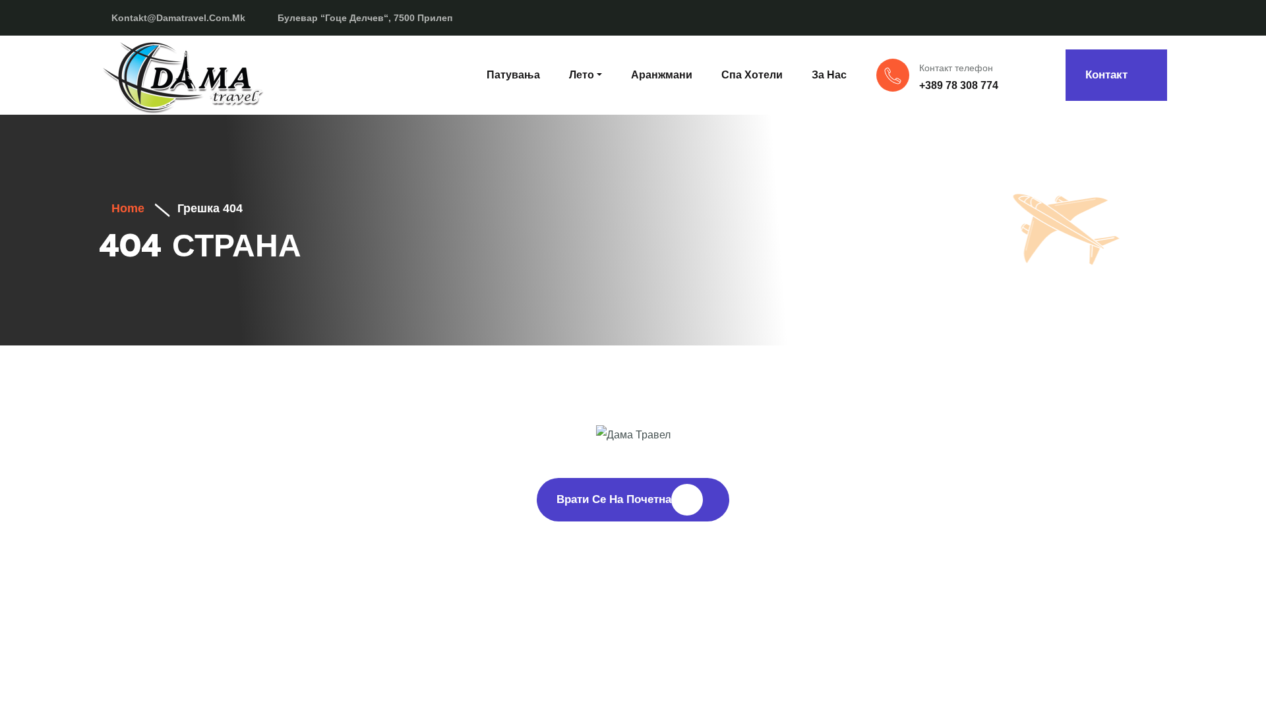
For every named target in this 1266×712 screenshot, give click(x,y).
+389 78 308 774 (958, 85)
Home (126, 208)
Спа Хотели (752, 74)
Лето (581, 74)
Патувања (513, 74)
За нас (829, 74)
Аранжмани (661, 74)
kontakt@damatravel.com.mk (178, 18)
